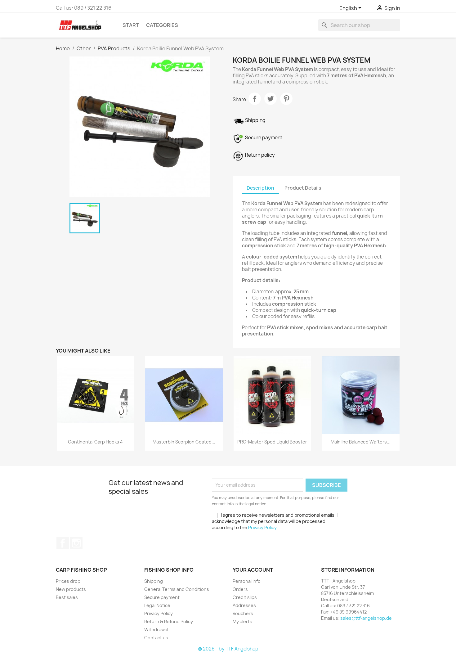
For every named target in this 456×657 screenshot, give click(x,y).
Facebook (62, 543)
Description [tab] (260, 188)
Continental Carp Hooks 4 (95, 442)
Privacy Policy (262, 527)
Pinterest (286, 98)
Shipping (153, 581)
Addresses (244, 605)
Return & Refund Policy (168, 621)
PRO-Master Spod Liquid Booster (272, 442)
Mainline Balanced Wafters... (361, 442)
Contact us (156, 638)
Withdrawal (156, 629)
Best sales (67, 597)
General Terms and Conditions (176, 589)
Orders (240, 589)
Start (131, 25)
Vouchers (243, 613)
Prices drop (68, 581)
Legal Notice (157, 605)
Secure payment (162, 597)
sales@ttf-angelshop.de (366, 618)
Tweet (270, 98)
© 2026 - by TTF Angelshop (228, 649)
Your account (253, 569)
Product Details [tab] (302, 188)
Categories (162, 25)
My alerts (242, 621)
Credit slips (245, 597)
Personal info (247, 581)
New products (71, 589)
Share (254, 98)
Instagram (76, 543)
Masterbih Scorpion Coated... (184, 442)
